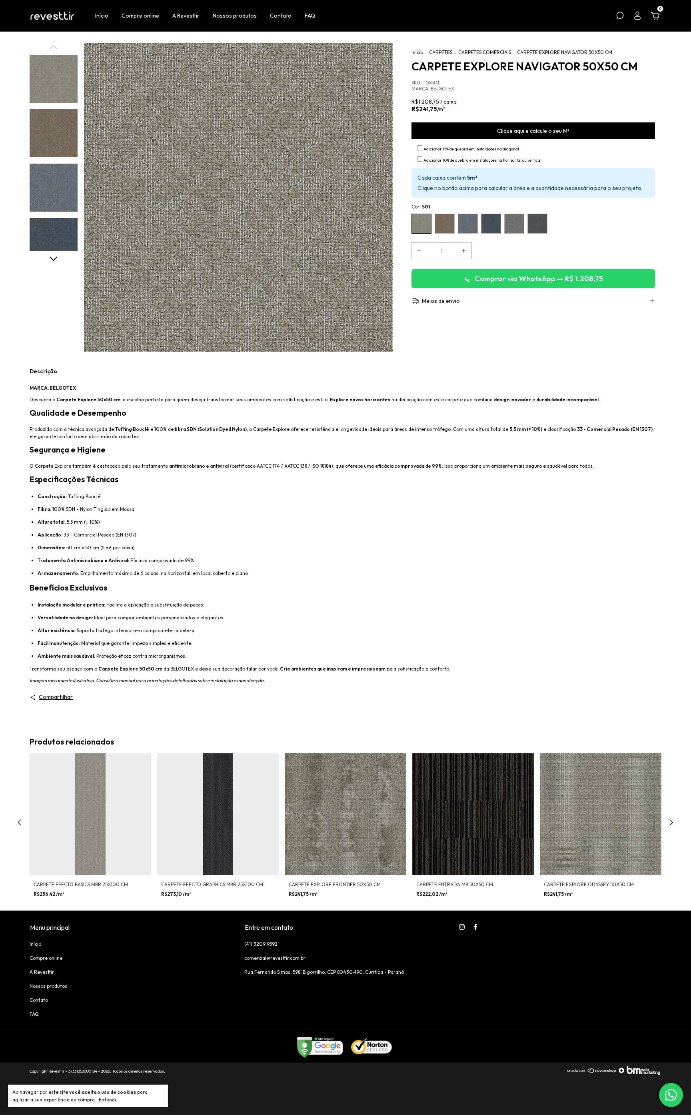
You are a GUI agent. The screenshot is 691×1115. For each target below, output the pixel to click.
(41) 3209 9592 (261, 944)
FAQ (310, 15)
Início (101, 15)
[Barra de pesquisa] (620, 16)
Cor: (420, 207)
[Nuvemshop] (592, 1073)
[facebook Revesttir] (475, 927)
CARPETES (440, 52)
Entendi (107, 1100)
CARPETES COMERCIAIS (484, 52)
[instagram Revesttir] (462, 927)
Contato (281, 15)
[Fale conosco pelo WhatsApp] (671, 1095)
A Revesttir (186, 15)
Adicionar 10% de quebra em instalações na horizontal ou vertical (482, 160)
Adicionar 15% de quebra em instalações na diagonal (471, 149)
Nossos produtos (235, 15)
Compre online (140, 15)
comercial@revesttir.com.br (275, 958)
